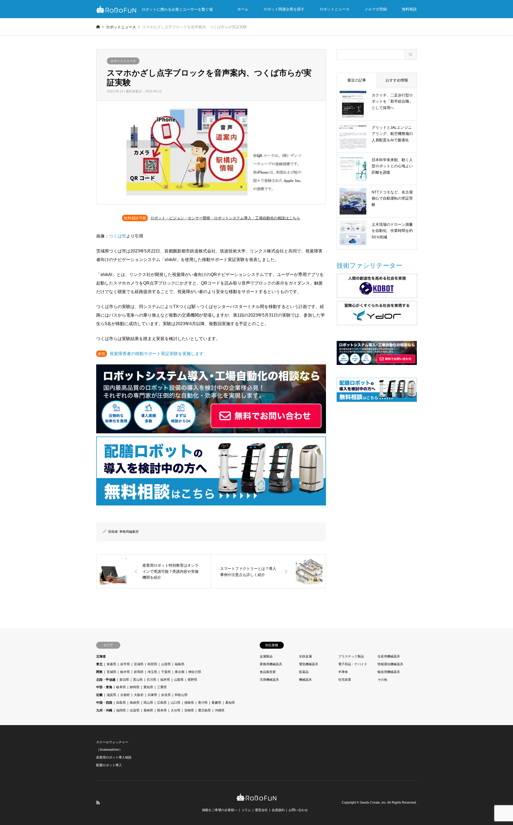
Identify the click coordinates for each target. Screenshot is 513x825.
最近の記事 (356, 80)
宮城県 (138, 664)
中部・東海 (104, 687)
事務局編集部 (129, 532)
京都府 (125, 695)
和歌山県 (181, 695)
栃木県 (125, 672)
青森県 (111, 664)
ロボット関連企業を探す (284, 9)
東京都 (179, 672)
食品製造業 (268, 672)
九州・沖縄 (104, 710)
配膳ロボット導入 (109, 765)
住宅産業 (344, 680)
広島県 (162, 703)
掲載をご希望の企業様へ (219, 810)
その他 (382, 680)
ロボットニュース (334, 9)
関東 (99, 672)
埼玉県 (152, 672)
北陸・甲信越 (105, 680)
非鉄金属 (305, 656)
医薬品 (304, 672)
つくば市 (117, 236)
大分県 (175, 710)
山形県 (166, 664)
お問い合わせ (298, 810)
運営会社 (261, 810)
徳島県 (189, 703)
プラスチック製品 (351, 656)
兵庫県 (152, 695)
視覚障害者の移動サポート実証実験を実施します (157, 353)
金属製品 (266, 656)
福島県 (179, 664)
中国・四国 (104, 703)
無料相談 (409, 9)
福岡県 (121, 710)
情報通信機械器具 (390, 664)
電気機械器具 (308, 664)
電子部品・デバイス (352, 664)
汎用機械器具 (269, 680)
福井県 (165, 680)
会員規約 (278, 810)
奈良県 (166, 695)
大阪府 (138, 695)
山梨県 (179, 680)
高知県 (230, 703)
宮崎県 (189, 710)
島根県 (134, 703)
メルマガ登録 (375, 9)
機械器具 (305, 680)
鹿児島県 (204, 710)
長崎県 (148, 710)
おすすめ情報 (397, 80)
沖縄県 (219, 710)
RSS (98, 802)
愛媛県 (216, 703)
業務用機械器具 (271, 664)
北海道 (101, 656)
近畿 (99, 695)
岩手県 (125, 664)
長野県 (192, 680)
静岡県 (134, 687)
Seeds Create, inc (373, 802)
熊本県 (162, 710)
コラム (246, 810)
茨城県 (111, 672)
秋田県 (152, 664)
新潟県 (124, 680)
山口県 (175, 703)
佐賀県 (134, 710)
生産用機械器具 (389, 656)
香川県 (203, 703)
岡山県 (148, 703)
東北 (99, 664)
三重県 (162, 687)
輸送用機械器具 (389, 672)
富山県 (138, 680)
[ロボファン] (256, 797)
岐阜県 (121, 687)
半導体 (343, 672)
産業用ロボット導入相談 (113, 757)
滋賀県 (111, 695)
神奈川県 (194, 672)
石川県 (151, 680)
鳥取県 (121, 703)
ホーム (242, 9)
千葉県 (166, 672)
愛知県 (148, 687)
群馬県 (138, 672)
